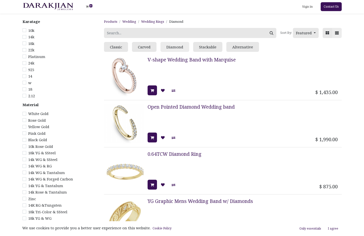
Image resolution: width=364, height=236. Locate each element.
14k (31, 36)
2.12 (31, 95)
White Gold (38, 113)
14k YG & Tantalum (45, 185)
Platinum (36, 56)
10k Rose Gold (40, 146)
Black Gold (37, 139)
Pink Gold (37, 133)
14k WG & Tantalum (46, 172)
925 (31, 69)
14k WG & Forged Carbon (50, 179)
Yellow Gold (38, 126)
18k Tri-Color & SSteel (47, 211)
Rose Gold (37, 120)
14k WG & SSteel (42, 159)
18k (31, 43)
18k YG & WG (40, 218)
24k (31, 62)
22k (31, 49)
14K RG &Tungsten (45, 205)
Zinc (32, 198)
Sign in (307, 6)
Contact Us (331, 6)
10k (31, 30)
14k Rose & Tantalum (47, 192)
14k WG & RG (40, 165)
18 (30, 89)
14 (30, 76)
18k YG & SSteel (42, 152)
